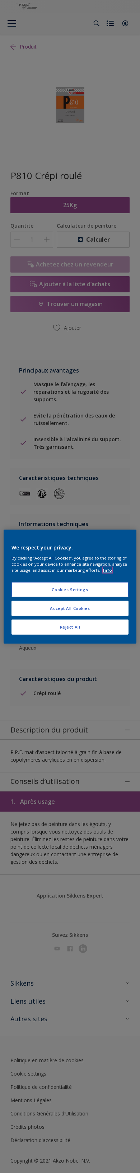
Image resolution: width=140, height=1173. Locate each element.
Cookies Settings (70, 589)
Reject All (70, 626)
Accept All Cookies (70, 608)
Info (107, 569)
